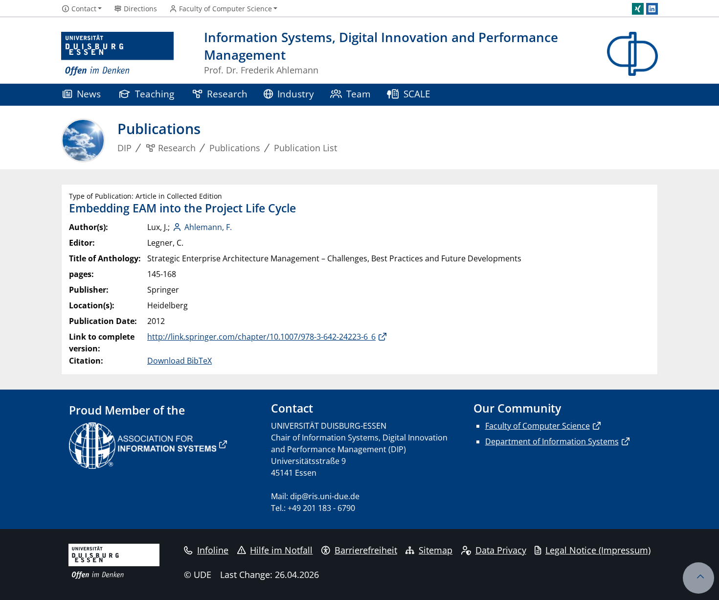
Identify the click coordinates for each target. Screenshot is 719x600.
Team (358, 93)
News (89, 93)
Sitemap (435, 550)
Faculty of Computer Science (537, 425)
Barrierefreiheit (366, 550)
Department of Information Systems (552, 441)
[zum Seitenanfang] (698, 578)
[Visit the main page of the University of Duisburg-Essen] (117, 54)
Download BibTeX (179, 360)
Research (227, 93)
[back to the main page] (632, 54)
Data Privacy (500, 550)
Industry (295, 93)
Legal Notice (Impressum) (598, 550)
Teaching (154, 93)
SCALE (417, 93)
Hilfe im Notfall (281, 550)
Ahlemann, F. (208, 227)
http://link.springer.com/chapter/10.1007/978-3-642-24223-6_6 (261, 336)
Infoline (212, 550)
